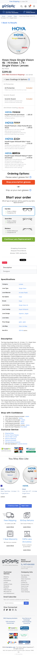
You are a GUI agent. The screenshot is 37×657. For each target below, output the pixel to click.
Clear (20, 297)
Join (26, 603)
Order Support (8, 589)
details (27, 416)
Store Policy (24, 588)
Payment (6, 588)
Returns (6, 578)
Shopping (6, 586)
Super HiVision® (23, 309)
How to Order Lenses (11, 437)
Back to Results (9, 23)
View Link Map (23, 326)
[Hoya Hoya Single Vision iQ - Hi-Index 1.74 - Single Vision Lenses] (9, 562)
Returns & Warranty (10, 438)
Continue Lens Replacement (18, 239)
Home (3, 16)
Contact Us (24, 582)
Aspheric (21, 313)
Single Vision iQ (23, 305)
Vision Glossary (25, 591)
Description (7, 267)
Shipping (6, 577)
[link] (31, 450)
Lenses (10, 16)
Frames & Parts (8, 584)
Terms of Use (24, 586)
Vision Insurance (25, 579)
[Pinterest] (10, 610)
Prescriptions (7, 580)
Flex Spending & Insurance (12, 442)
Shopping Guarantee (18, 248)
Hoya (15, 16)
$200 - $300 (22, 322)
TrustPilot (23, 636)
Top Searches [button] (19, 654)
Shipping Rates (9, 433)
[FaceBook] (4, 610)
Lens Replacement (9, 593)
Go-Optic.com (10, 647)
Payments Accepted (10, 440)
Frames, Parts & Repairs (12, 435)
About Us (23, 580)
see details (29, 74)
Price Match (23, 427)
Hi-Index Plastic (23, 292)
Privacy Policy (25, 584)
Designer (6, 271)
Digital (26, 313)
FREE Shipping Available (10, 618)
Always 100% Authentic (18, 253)
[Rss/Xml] (16, 610)
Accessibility (24, 590)
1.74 (20, 318)
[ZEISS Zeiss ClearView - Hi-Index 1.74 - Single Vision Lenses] (10, 475)
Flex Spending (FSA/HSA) (25, 576)
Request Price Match (18, 250)
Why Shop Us (7, 591)
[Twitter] (7, 610)
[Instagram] (13, 610)
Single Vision (22, 288)
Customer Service (22, 444)
